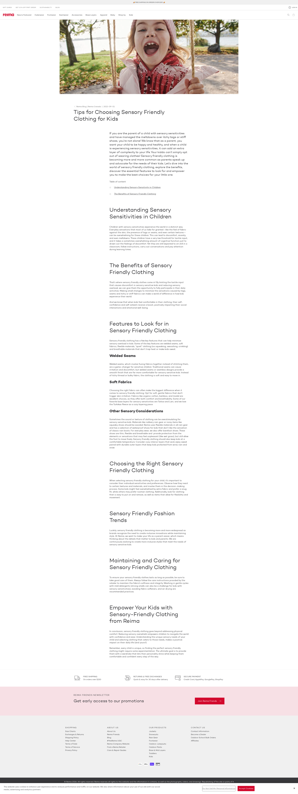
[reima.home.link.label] (8, 15)
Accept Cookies (246, 788)
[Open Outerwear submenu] (44, 15)
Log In (294, 7)
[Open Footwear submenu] (56, 15)
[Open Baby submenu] (116, 15)
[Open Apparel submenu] (108, 15)
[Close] (294, 788)
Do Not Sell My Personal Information (218, 788)
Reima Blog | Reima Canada (88, 106)
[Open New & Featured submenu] (32, 15)
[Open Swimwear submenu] (69, 15)
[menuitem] (86, 731)
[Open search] (288, 14)
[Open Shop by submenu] (126, 15)
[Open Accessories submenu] (83, 15)
